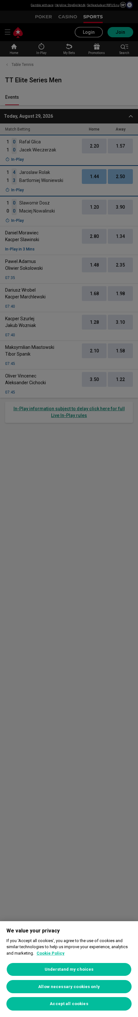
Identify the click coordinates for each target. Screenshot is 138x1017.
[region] (69, 969)
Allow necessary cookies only (69, 986)
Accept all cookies (69, 1003)
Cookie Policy (51, 953)
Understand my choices (69, 969)
